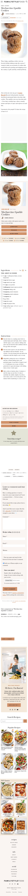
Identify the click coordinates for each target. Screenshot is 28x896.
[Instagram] (12, 709)
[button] (2, 209)
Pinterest (14, 874)
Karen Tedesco (10, 13)
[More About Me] (14, 665)
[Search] (25, 721)
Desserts (17, 469)
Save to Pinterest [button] (14, 422)
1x (22, 270)
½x (20, 270)
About (14, 854)
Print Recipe (14, 226)
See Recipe (5, 17)
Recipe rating (7, 532)
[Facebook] (10, 709)
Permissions (20, 891)
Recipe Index (14, 842)
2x (25, 270)
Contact (14, 859)
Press (14, 861)
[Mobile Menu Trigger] (2, 1)
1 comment (7, 476)
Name (5, 536)
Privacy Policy (14, 891)
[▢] (2, 276)
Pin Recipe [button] (14, 230)
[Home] (14, 880)
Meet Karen (14, 857)
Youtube (14, 876)
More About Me (13, 705)
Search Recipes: (14, 717)
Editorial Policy (8, 891)
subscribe (8, 511)
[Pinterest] (15, 709)
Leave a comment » (18, 476)
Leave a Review (14, 233)
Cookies (7, 5)
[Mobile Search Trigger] (27, 1)
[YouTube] (17, 709)
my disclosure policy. (20, 20)
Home (2, 5)
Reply (19, 614)
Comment (6, 517)
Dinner (14, 844)
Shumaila (4, 614)
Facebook (14, 869)
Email (14, 425)
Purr (15, 889)
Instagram (14, 871)
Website (5, 550)
